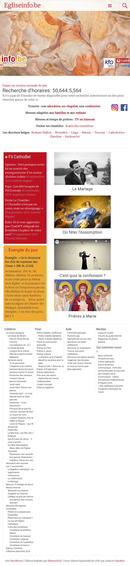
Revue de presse (106, 365)
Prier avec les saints (46, 375)
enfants (81, 112)
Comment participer (76, 333)
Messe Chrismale (17, 381)
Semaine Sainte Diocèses (21, 369)
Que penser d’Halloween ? (21, 457)
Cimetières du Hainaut (19, 536)
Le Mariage (82, 189)
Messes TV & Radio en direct (19, 484)
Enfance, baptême (45, 387)
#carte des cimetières (79, 126)
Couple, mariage (44, 384)
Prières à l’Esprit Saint (47, 369)
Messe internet (13, 487)
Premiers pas (73, 336)
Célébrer (10, 329)
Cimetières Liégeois (18, 539)
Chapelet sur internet (17, 494)
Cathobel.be (116, 132)
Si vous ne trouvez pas (78, 366)
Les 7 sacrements (14, 466)
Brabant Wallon (41, 132)
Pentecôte (12, 430)
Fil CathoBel (19, 156)
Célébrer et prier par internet (21, 497)
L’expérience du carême (20, 366)
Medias (101, 329)
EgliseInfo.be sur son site (79, 339)
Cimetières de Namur (19, 545)
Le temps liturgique (15, 333)
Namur (86, 132)
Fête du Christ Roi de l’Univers (19, 340)
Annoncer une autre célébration (76, 343)
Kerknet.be (72, 136)
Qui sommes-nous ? (108, 350)
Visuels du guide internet (110, 336)
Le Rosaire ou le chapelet (50, 357)
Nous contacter (105, 355)
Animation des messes (17, 463)
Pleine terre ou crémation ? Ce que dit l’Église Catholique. (20, 521)
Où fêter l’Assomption (82, 232)
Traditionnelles (44, 381)
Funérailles (11, 509)
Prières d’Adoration (45, 372)
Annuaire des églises (16, 506)
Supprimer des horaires (78, 360)
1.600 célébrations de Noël (110, 386)
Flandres (56, 136)
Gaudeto (120, 560)
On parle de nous (106, 359)
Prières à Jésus (44, 351)
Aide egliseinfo (74, 369)
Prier (38, 329)
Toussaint (12, 451)
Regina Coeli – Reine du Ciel (51, 366)
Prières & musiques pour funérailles (19, 513)
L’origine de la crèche (19, 351)
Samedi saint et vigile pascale (19, 398)
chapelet (72, 106)
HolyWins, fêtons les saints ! (22, 460)
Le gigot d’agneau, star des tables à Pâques (22, 419)
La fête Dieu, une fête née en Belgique (21, 434)
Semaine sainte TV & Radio (22, 372)
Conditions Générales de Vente (109, 390)
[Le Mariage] (82, 168)
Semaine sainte (15, 360)
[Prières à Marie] (82, 295)
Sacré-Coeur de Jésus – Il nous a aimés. (20, 440)
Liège (74, 132)
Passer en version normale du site (25, 85)
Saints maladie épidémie (50, 339)
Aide (69, 329)
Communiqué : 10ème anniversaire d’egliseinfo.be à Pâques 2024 (111, 380)
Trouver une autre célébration (75, 352)
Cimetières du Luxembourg (22, 542)
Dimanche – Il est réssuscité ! (17, 404)
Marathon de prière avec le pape (50, 361)
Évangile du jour (23, 250)
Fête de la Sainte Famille (20, 354)
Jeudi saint (14, 384)
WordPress (16, 560)
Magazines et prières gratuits (108, 340)
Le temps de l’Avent (17, 336)
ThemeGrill (54, 560)
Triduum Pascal (16, 378)
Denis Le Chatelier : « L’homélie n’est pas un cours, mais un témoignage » (24, 204)
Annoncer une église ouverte (80, 357)
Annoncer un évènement (79, 348)
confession (92, 106)
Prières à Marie (82, 316)
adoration (53, 106)
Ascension (13, 427)
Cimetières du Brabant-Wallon (20, 531)
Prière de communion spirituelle (47, 343)
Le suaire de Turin (17, 415)
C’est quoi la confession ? (82, 275)
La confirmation (15, 478)
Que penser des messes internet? (21, 501)
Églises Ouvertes (14, 548)
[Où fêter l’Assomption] (82, 212)
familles (60, 112)
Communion (13, 475)
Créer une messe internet (79, 363)
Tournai (100, 132)
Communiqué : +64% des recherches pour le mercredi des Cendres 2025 (111, 371)
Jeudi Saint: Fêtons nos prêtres (20, 389)
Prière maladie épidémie (49, 336)
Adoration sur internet (18, 490)
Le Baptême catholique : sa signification (20, 471)
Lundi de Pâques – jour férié (22, 424)
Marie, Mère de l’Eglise (19, 448)
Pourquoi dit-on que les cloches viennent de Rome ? (22, 410)
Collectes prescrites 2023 (18, 551)
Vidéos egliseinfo (106, 362)
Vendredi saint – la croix (20, 393)
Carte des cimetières (18, 527)
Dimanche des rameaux (20, 375)
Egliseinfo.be (22, 5)
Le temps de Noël (16, 348)
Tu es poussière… (17, 363)
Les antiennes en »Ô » (20, 345)
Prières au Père (44, 348)
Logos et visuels (105, 333)
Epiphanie (13, 357)
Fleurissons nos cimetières (22, 454)
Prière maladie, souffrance (49, 333)
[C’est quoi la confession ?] (82, 255)
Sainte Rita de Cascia (48, 378)
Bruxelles (61, 132)
